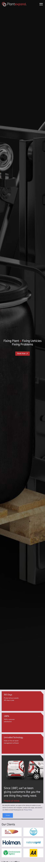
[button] (39, 4)
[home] (19, 4)
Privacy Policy (28, 810)
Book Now (22, 353)
